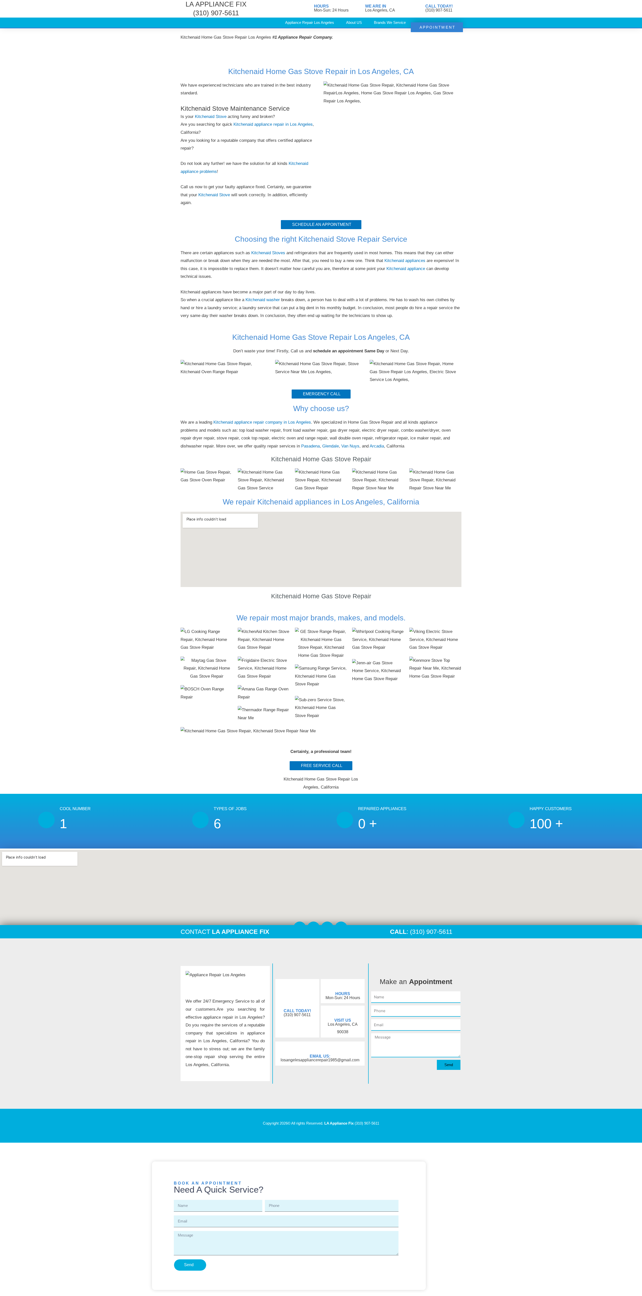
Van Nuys (350, 446)
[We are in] (359, 9)
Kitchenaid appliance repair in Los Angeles (273, 124)
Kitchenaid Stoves (268, 252)
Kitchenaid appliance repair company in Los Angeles (262, 422)
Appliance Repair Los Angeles (309, 22)
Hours (321, 6)
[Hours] (307, 9)
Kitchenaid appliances (405, 260)
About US (354, 22)
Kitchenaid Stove (210, 116)
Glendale (330, 446)
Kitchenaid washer (263, 299)
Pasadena (310, 446)
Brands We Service (390, 22)
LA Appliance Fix (339, 1123)
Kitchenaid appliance (406, 268)
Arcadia (377, 446)
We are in (375, 6)
